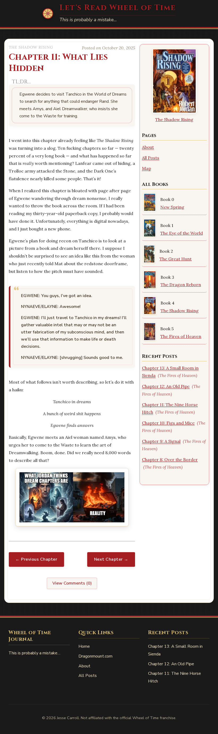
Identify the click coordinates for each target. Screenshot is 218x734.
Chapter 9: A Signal (161, 441)
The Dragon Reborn (181, 284)
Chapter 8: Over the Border (170, 459)
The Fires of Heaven (180, 336)
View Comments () (72, 583)
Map (146, 168)
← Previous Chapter (36, 559)
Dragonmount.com (95, 656)
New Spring (172, 207)
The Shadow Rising (174, 119)
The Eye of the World (181, 233)
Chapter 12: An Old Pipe (166, 386)
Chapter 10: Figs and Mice (168, 423)
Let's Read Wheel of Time (118, 8)
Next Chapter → (111, 559)
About (148, 147)
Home (84, 646)
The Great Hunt (176, 258)
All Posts (150, 157)
